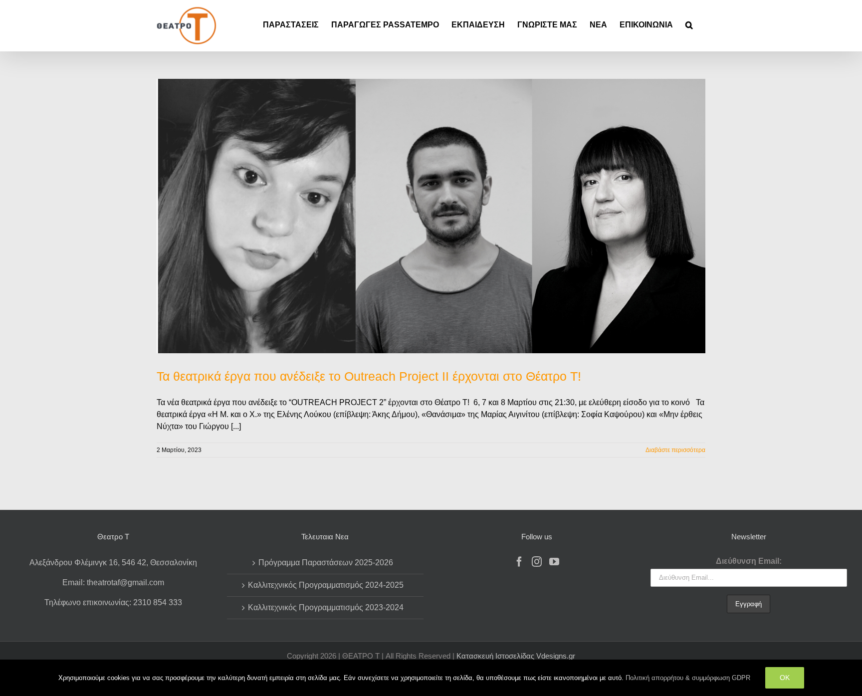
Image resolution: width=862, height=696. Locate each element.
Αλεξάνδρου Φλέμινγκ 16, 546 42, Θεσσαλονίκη (113, 562)
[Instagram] (537, 562)
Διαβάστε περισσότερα (675, 450)
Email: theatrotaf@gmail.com (113, 582)
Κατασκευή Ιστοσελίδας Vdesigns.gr (515, 656)
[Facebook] (519, 562)
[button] (689, 25)
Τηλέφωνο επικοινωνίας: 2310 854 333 (113, 602)
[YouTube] (554, 562)
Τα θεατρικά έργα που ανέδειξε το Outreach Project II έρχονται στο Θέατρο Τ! (369, 376)
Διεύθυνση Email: (749, 561)
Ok (785, 678)
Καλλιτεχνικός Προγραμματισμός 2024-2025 (326, 585)
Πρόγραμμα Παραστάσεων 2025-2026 (325, 562)
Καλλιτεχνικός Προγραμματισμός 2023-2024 (326, 607)
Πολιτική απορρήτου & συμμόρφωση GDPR (688, 678)
